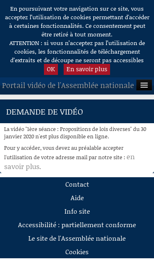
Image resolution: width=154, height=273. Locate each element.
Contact (77, 184)
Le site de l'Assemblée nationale (77, 238)
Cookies (77, 251)
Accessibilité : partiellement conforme (77, 224)
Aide (77, 197)
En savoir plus (87, 68)
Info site (77, 211)
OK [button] (51, 68)
